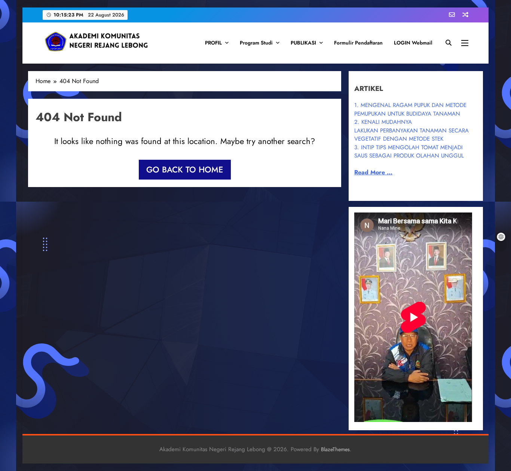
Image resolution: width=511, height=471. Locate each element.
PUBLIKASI (303, 42)
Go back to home (184, 169)
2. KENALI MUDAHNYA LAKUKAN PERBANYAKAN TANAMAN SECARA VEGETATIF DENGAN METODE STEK (411, 130)
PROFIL (213, 42)
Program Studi (256, 42)
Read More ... (373, 172)
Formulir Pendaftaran (358, 42)
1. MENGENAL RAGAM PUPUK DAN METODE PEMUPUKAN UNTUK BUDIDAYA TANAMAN (410, 109)
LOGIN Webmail (413, 42)
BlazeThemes (335, 449)
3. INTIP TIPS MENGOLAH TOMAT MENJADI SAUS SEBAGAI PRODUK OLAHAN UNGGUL (409, 151)
